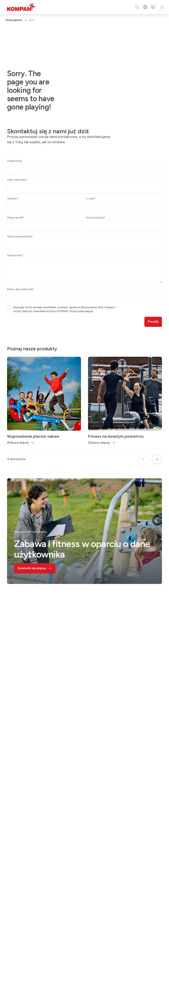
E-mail (91, 198)
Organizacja (14, 160)
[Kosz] (153, 7)
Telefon (12, 198)
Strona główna (14, 20)
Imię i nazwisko (17, 179)
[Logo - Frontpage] (21, 7)
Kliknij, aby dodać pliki (20, 289)
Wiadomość (15, 255)
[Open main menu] (162, 7)
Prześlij (153, 322)
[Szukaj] (137, 7)
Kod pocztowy (95, 217)
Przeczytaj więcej (81, 311)
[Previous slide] (143, 459)
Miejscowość (15, 217)
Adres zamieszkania (20, 236)
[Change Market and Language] (145, 7)
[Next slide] (157, 459)
